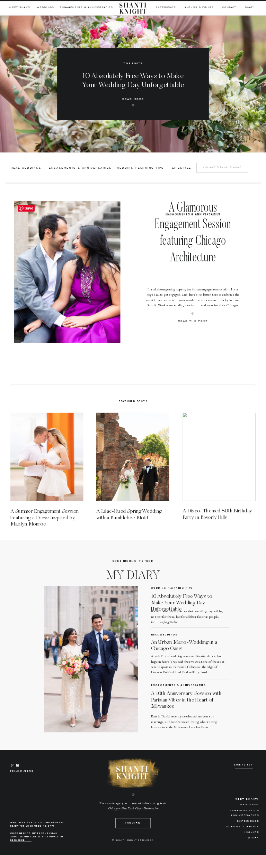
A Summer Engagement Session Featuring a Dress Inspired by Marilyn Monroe (44, 518)
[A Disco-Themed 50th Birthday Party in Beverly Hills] (219, 457)
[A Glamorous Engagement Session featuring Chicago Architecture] (67, 272)
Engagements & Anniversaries (193, 214)
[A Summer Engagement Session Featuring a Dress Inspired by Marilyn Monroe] (46, 457)
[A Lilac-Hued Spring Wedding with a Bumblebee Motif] (132, 457)
